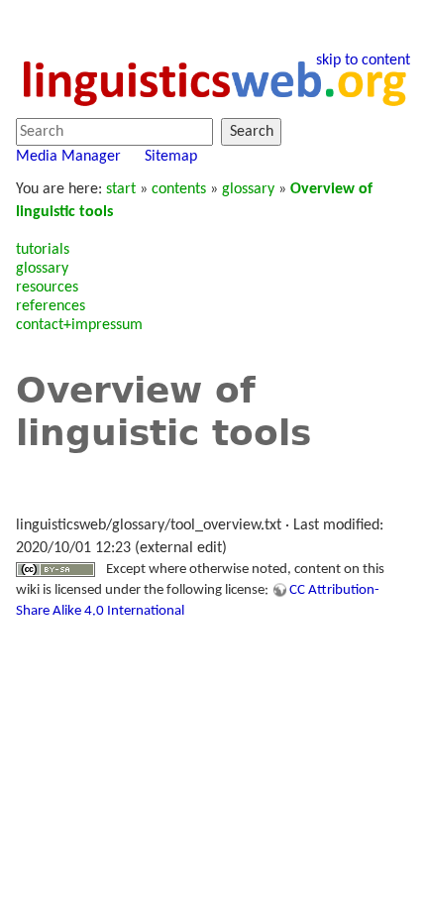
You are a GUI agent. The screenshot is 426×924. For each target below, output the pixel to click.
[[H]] (213, 81)
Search (251, 132)
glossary (248, 189)
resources (47, 287)
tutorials (42, 250)
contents (179, 189)
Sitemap (171, 157)
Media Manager (68, 157)
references (50, 306)
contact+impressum (79, 325)
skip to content (363, 60)
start (121, 189)
